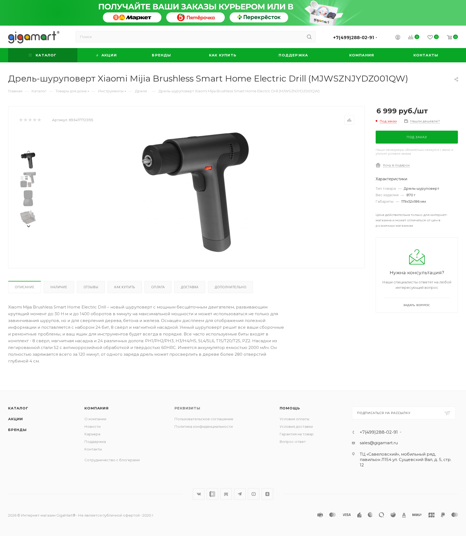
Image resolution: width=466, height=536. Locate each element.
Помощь (290, 408)
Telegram (240, 494)
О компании (95, 419)
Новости (92, 426)
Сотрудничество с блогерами (112, 460)
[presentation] (28, 151)
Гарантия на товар (297, 434)
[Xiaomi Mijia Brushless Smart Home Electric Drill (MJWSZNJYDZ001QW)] (195, 192)
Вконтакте (198, 494)
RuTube (226, 494)
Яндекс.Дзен (267, 494)
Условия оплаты (294, 419)
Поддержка (95, 441)
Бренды (17, 430)
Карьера (92, 434)
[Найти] (309, 36)
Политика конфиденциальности (203, 426)
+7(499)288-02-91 (353, 37)
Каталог (18, 408)
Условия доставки (296, 426)
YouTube (253, 494)
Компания (96, 408)
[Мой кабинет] (397, 38)
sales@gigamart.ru (379, 442)
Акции (15, 419)
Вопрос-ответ (293, 441)
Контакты (93, 449)
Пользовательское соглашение (203, 419)
